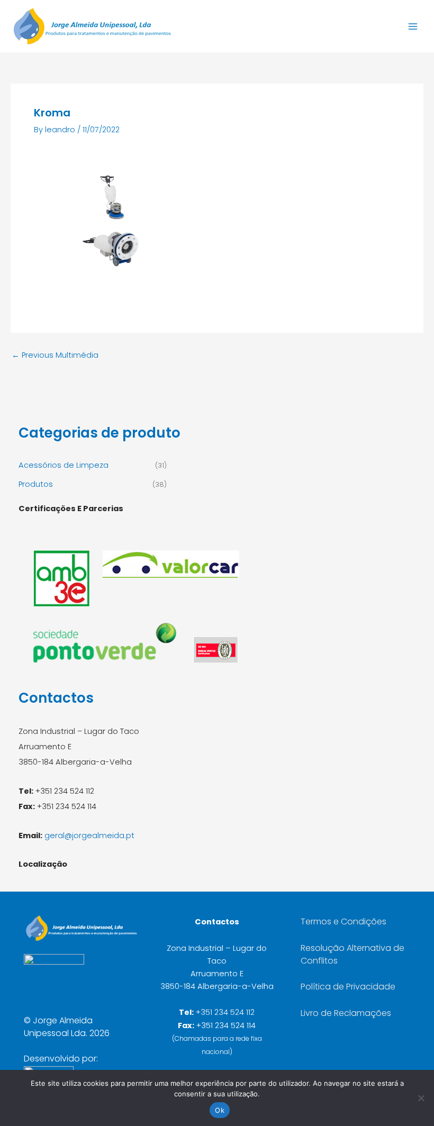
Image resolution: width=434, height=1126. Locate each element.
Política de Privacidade (348, 986)
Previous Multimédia (55, 355)
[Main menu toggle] (412, 26)
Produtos (36, 484)
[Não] (420, 1098)
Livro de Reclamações (346, 1013)
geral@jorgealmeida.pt (89, 835)
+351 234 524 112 (225, 1012)
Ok (219, 1110)
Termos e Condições (343, 921)
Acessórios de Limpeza (63, 465)
